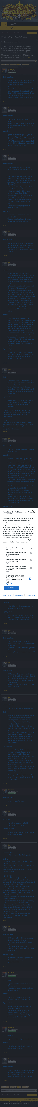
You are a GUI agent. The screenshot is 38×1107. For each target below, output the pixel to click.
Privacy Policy (30, 595)
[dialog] (19, 553)
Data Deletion (7, 595)
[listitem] (19, 548)
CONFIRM (11, 588)
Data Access (19, 595)
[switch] (30, 553)
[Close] (34, 512)
